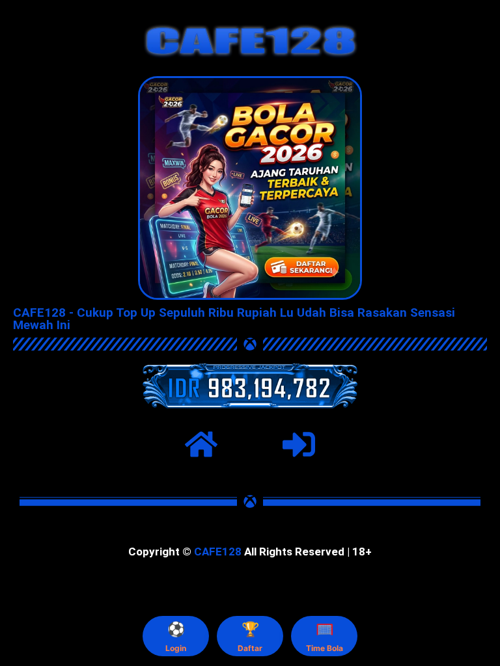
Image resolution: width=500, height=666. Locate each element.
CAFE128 (218, 551)
